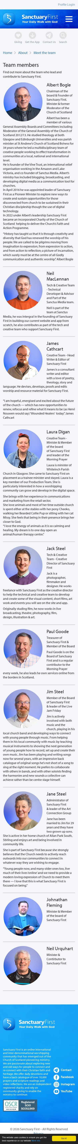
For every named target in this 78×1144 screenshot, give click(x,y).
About (23, 52)
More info (36, 1140)
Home (7, 52)
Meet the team (45, 52)
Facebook (67, 1077)
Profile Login (66, 4)
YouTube (66, 1091)
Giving (18, 42)
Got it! (64, 1138)
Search (63, 42)
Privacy (38, 1133)
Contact (66, 1070)
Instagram (68, 1084)
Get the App (32, 42)
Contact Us (49, 42)
